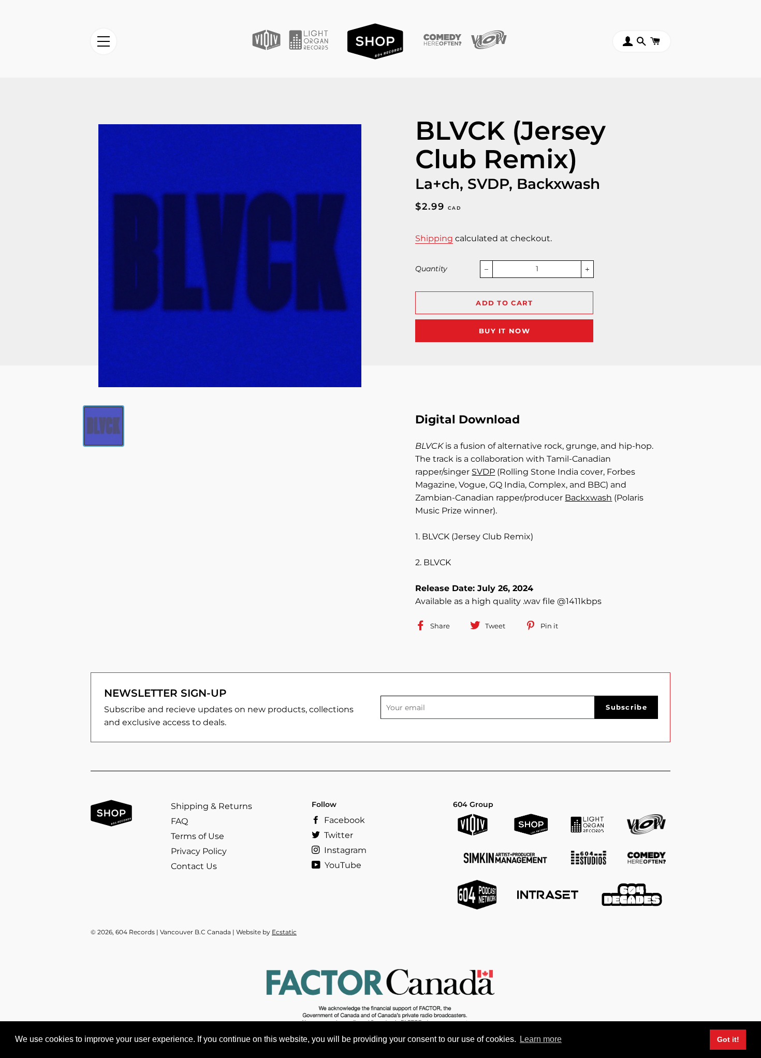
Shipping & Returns (211, 806)
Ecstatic (284, 932)
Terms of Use (197, 836)
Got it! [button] (728, 1039)
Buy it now (504, 331)
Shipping (434, 238)
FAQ (179, 821)
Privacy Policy (199, 851)
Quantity (431, 268)
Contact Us (194, 866)
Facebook (343, 820)
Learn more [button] (541, 1039)
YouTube (342, 865)
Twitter (337, 835)
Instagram (344, 850)
